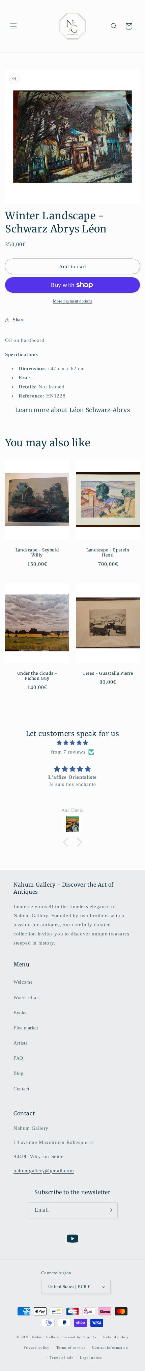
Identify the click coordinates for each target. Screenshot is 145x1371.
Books (19, 1012)
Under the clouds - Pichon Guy (37, 675)
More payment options (72, 301)
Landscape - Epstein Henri (107, 552)
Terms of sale (61, 1358)
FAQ (18, 1058)
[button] (13, 26)
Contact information (110, 1347)
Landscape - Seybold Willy (37, 552)
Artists (20, 1043)
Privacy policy (37, 1347)
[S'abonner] (110, 1210)
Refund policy (115, 1337)
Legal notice (91, 1358)
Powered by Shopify (78, 1337)
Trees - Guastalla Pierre (108, 672)
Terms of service (71, 1347)
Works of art (26, 997)
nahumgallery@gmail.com (43, 1170)
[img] (72, 742)
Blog (18, 1073)
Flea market (25, 1027)
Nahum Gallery (45, 1337)
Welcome (22, 982)
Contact (21, 1088)
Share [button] (19, 319)
